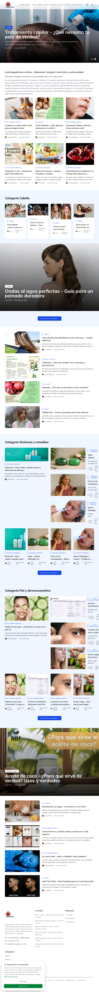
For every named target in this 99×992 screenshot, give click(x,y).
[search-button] (87, 5)
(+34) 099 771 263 (13, 941)
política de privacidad (11, 976)
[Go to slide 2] (93, 59)
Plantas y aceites (77, 4)
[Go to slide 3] (95, 59)
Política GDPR (59, 980)
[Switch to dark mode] (92, 4)
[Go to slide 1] (91, 59)
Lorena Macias (70, 922)
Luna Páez (8, 48)
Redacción (69, 911)
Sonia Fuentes (69, 918)
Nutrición (40, 4)
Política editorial (70, 980)
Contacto (50, 980)
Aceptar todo (23, 986)
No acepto (23, 981)
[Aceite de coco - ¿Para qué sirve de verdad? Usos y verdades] (49, 762)
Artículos (39, 911)
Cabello (34, 4)
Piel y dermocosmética (64, 4)
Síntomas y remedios (50, 4)
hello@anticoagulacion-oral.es (17, 944)
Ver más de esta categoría (48, 318)
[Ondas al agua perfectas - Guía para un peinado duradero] (49, 277)
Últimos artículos (25, 4)
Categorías (9, 952)
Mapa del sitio (81, 980)
